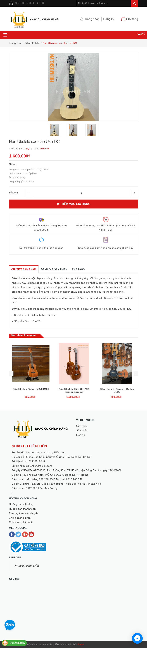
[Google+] (25, 534)
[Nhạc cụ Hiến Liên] (34, 18)
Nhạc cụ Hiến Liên (27, 565)
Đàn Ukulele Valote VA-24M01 (30, 389)
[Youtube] (31, 534)
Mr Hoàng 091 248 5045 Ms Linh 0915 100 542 (55, 479)
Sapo (81, 644)
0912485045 (17, 642)
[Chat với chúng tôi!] (137, 638)
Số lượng (13, 192)
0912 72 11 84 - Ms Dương (42, 488)
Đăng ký (108, 19)
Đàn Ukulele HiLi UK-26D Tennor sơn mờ (73, 390)
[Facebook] (12, 534)
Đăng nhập (92, 19)
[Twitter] (18, 534)
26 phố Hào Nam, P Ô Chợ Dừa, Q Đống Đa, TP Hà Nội (56, 474)
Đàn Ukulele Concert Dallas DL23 (116, 390)
